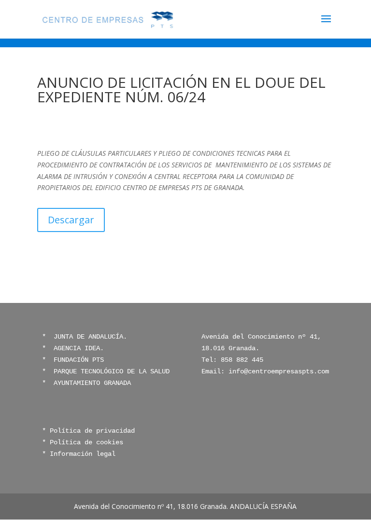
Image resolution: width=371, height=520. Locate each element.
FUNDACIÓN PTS (79, 360)
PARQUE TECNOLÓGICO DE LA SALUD (110, 371)
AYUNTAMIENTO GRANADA (90, 383)
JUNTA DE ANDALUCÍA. (88, 337)
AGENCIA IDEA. (79, 348)
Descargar (71, 219)
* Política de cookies (82, 442)
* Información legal (78, 454)
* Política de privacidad (88, 431)
